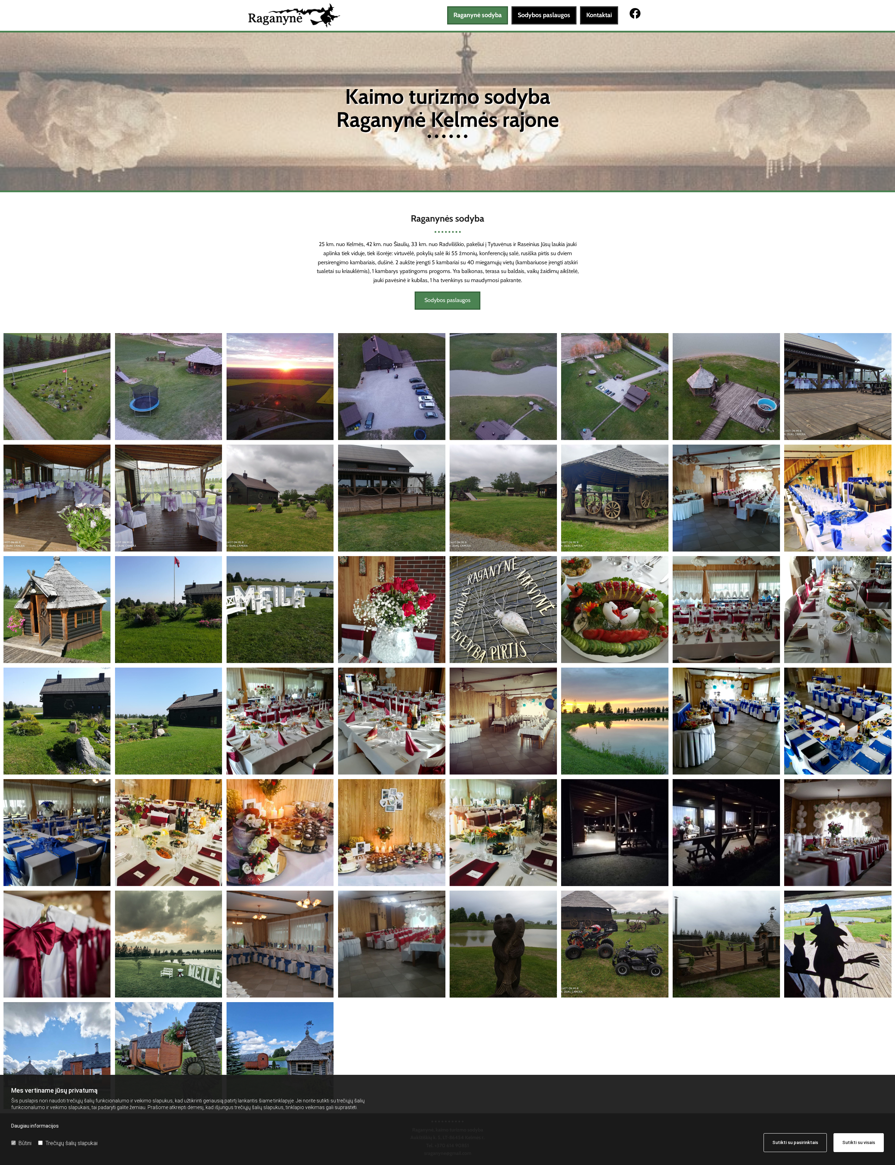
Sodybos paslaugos (544, 15)
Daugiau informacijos (35, 1126)
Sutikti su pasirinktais (795, 1142)
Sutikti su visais (858, 1142)
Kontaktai (599, 15)
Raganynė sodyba (477, 15)
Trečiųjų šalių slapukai (71, 1143)
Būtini (25, 1143)
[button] (447, 301)
